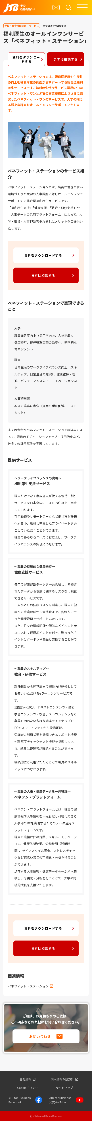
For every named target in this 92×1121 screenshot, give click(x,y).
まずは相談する (66, 59)
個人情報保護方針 (62, 1079)
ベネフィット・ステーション (28, 986)
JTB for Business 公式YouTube (60, 1100)
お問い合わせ (40, 1036)
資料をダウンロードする (26, 59)
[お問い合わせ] (56, 7)
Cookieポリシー (27, 1087)
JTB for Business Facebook (19, 1100)
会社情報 (25, 1079)
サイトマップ (64, 1087)
